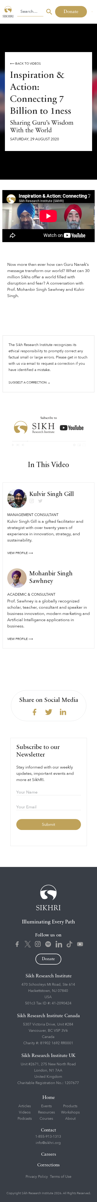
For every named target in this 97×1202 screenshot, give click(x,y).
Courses (46, 1118)
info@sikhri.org (48, 1142)
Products (70, 1106)
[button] (92, 11)
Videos (25, 1112)
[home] (8, 12)
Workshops (70, 1112)
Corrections (48, 1165)
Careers (48, 1154)
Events (46, 1106)
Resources (46, 1112)
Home (48, 1097)
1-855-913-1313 (48, 1136)
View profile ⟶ (20, 553)
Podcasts (25, 1118)
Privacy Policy (37, 1176)
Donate (71, 11)
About (70, 1118)
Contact (48, 1130)
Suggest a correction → (29, 382)
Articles (24, 1106)
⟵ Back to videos (25, 63)
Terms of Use (60, 1176)
